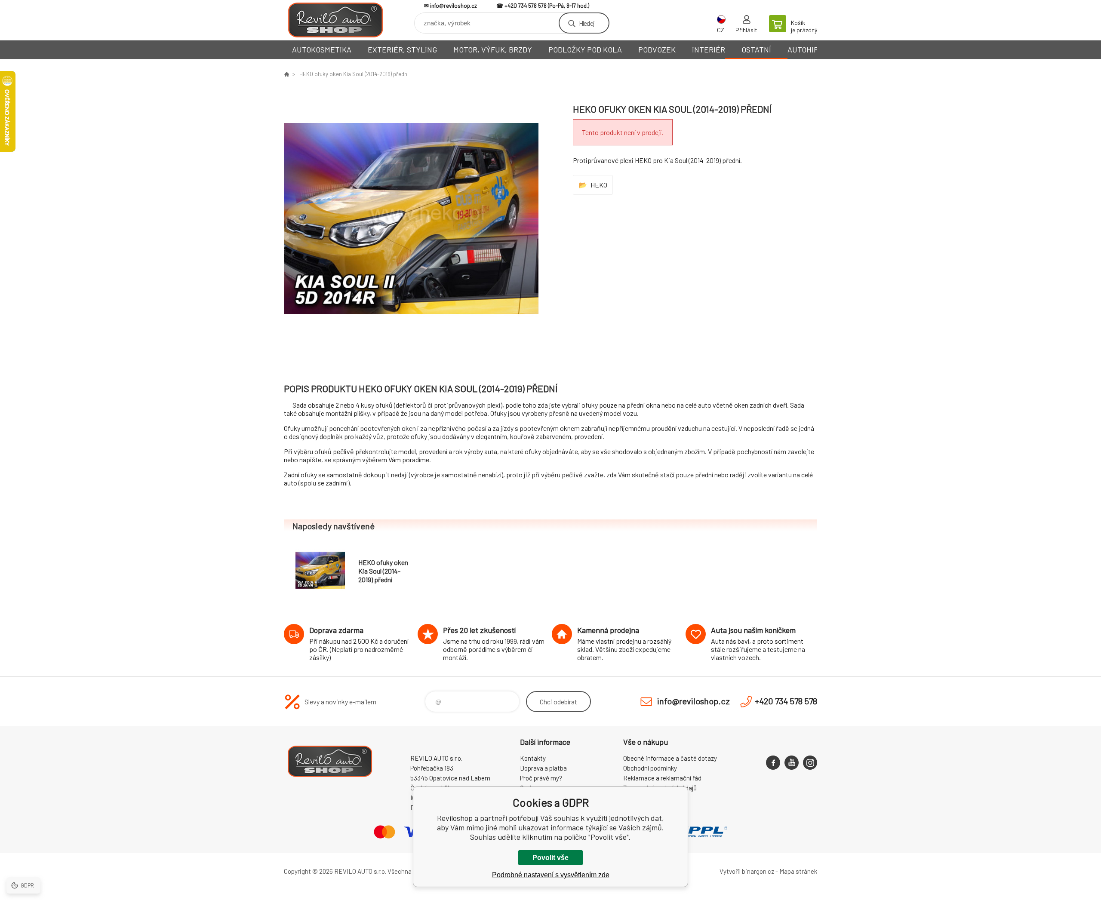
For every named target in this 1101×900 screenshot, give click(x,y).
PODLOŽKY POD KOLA (585, 49)
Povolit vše (550, 857)
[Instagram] (810, 763)
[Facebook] (773, 763)
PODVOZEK (657, 49)
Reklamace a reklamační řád (662, 778)
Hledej (586, 23)
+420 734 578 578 (525, 5)
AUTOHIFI (803, 49)
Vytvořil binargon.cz (747, 871)
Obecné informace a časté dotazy (670, 758)
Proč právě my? (541, 778)
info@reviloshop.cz (453, 5)
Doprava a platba (543, 768)
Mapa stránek (798, 871)
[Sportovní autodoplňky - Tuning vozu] (286, 74)
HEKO (598, 185)
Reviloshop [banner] (335, 20)
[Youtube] (791, 763)
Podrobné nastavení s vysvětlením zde (550, 874)
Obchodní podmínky (650, 768)
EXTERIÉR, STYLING (402, 49)
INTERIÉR (708, 49)
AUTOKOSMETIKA (321, 49)
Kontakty (533, 758)
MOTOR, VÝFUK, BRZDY (492, 49)
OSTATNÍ (756, 49)
